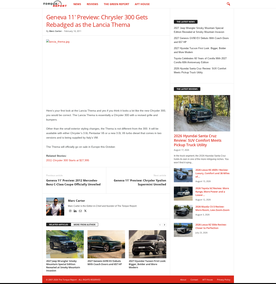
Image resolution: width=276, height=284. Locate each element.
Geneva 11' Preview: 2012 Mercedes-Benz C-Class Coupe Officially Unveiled (73, 182)
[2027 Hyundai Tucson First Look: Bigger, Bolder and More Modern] (147, 244)
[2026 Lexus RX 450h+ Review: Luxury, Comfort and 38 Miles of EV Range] (183, 175)
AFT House (142, 4)
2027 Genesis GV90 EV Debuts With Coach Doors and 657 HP (104, 262)
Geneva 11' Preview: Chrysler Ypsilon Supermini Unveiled (140, 182)
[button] (228, 4)
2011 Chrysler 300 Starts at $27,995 (67, 160)
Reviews (92, 4)
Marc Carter (55, 31)
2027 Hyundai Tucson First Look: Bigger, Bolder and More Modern (147, 264)
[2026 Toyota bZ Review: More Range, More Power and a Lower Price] (183, 194)
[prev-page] (160, 225)
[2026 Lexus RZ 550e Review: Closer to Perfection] (183, 230)
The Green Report (116, 4)
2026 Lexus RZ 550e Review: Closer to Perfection (211, 226)
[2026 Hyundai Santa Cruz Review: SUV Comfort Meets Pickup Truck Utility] (202, 113)
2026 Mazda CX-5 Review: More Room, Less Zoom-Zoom (212, 208)
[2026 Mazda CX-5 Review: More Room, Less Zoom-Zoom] (183, 212)
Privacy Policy (223, 279)
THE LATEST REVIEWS (187, 89)
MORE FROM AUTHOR (84, 224)
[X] (85, 211)
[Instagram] (70, 211)
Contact (194, 279)
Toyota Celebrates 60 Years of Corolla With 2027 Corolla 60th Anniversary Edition (200, 60)
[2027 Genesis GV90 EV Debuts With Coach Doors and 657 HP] (106, 244)
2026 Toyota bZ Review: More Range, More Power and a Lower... (212, 192)
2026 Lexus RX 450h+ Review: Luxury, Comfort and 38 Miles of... (212, 173)
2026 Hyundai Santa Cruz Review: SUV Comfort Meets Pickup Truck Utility (200, 70)
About (183, 279)
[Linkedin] (75, 211)
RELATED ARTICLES (58, 224)
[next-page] (164, 225)
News (77, 4)
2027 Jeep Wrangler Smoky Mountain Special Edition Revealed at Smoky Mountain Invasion (63, 265)
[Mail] (80, 211)
